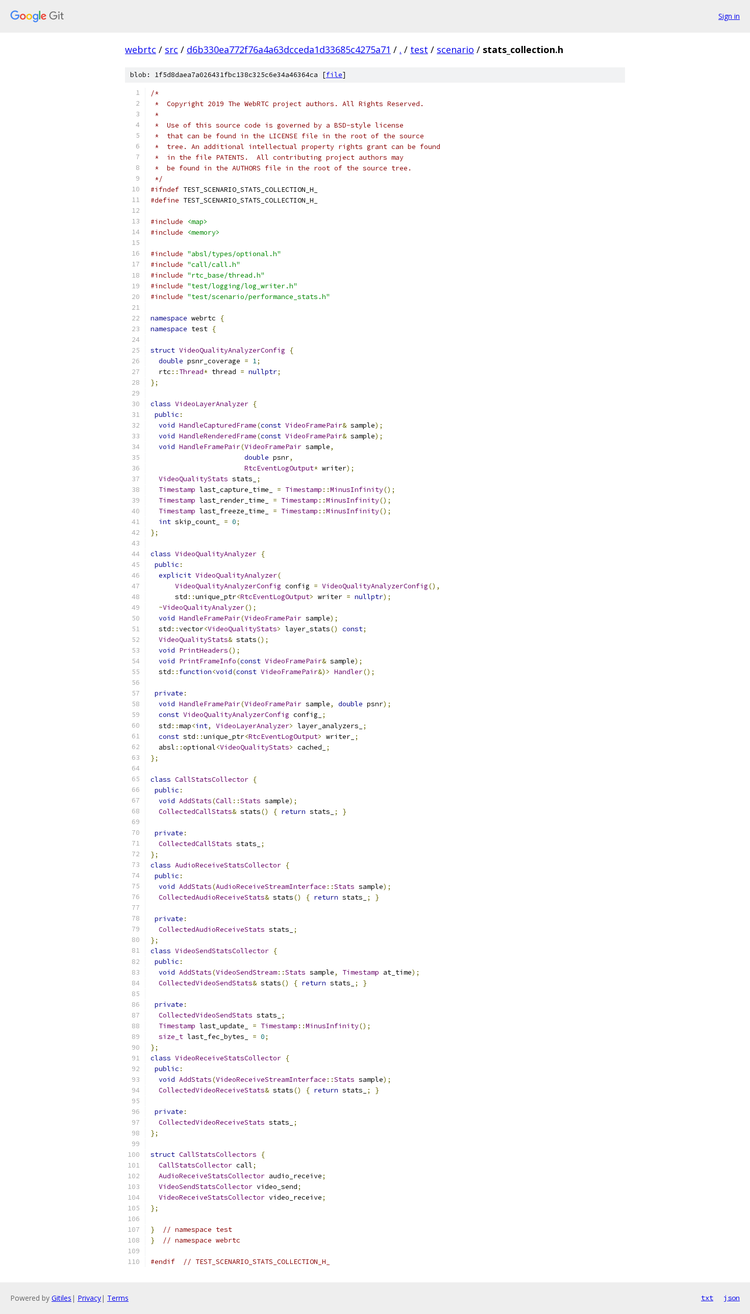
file (334, 74)
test (419, 49)
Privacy (89, 1298)
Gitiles (61, 1298)
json (731, 1297)
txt (707, 1297)
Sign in (729, 16)
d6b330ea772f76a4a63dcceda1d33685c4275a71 (289, 49)
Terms (118, 1298)
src (171, 49)
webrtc (140, 49)
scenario (455, 49)
